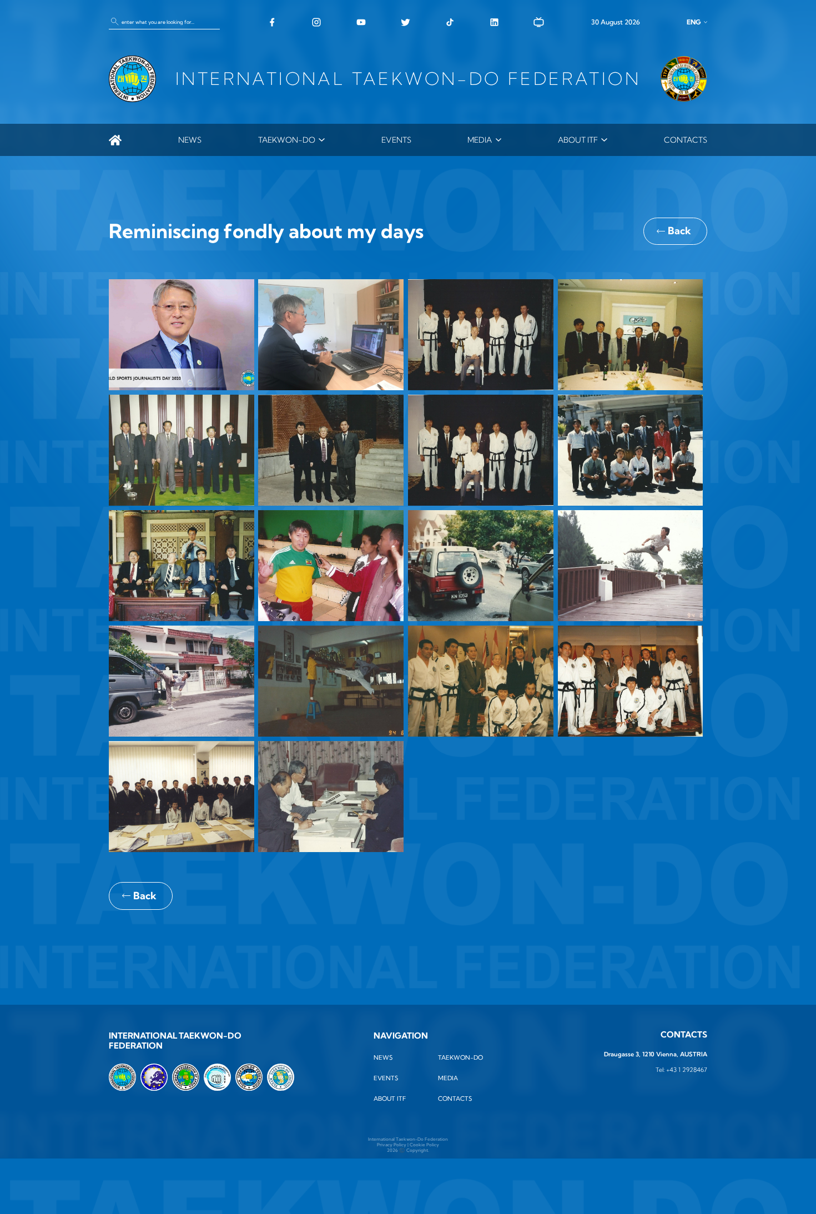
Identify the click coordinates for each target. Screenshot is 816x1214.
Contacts (685, 140)
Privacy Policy (391, 1144)
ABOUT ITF (578, 140)
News (190, 140)
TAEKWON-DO (286, 140)
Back (679, 230)
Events (396, 140)
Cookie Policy (424, 1144)
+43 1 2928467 (686, 1070)
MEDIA (479, 140)
